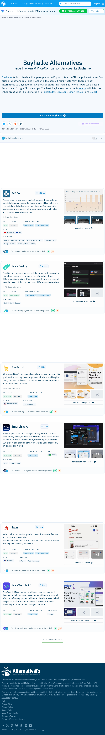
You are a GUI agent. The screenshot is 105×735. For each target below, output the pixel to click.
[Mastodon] (12, 725)
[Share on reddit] (15, 123)
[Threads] (21, 725)
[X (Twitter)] (7, 725)
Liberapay (6, 697)
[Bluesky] (16, 725)
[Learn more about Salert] (6, 528)
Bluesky (16, 695)
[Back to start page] (4, 3)
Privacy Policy (7, 707)
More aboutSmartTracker (82, 462)
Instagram (31, 695)
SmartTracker (77, 91)
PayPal (15, 697)
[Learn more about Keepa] (6, 193)
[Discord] (3, 725)
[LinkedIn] (30, 725)
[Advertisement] (52, 37)
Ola (19, 683)
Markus (27, 683)
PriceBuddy (49, 91)
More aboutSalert (82, 562)
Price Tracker (28, 225)
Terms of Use (7, 704)
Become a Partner (9, 716)
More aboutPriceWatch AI (82, 620)
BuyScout (62, 91)
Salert (93, 91)
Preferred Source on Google (13, 719)
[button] (83, 201)
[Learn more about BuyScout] (6, 368)
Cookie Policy (7, 710)
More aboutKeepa (82, 228)
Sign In (97, 3)
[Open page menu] (103, 4)
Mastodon (7, 695)
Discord (74, 692)
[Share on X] (9, 123)
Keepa (82, 88)
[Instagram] (26, 725)
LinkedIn (42, 695)
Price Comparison (42, 225)
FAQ (3, 701)
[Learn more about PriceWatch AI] (6, 586)
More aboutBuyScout (82, 402)
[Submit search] (61, 4)
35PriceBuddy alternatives (12, 287)
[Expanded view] (93, 138)
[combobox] (75, 4)
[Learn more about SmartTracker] (6, 427)
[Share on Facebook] (4, 123)
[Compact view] (96, 138)
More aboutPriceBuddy (82, 301)
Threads (23, 695)
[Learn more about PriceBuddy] (6, 267)
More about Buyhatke (50, 115)
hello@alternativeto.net (54, 692)
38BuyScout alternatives (11, 388)
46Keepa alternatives (10, 217)
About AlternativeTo (10, 713)
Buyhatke (7, 77)
